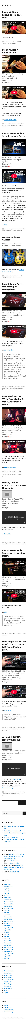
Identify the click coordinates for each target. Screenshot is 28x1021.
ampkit (13, 793)
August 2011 (7, 930)
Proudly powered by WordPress (16, 1018)
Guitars (4, 43)
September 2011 (8, 928)
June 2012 (6, 910)
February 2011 (8, 943)
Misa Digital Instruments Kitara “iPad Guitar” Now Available (14, 867)
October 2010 (8, 951)
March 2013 (7, 897)
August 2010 (7, 956)
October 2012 (8, 906)
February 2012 (8, 917)
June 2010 (7, 958)
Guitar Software (9, 979)
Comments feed (9, 1009)
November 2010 (8, 949)
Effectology (7, 710)
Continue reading (7, 788)
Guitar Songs (8, 984)
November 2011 (8, 923)
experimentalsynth (10, 119)
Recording (5, 389)
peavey (17, 793)
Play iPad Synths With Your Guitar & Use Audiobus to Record (12, 400)
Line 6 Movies (8, 350)
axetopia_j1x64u (9, 41)
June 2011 (6, 934)
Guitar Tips (7, 986)
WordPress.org (8, 1012)
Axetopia (6, 5)
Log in (6, 1005)
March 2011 (7, 941)
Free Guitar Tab (14, 871)
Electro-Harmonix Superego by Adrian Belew (13, 553)
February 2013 (8, 899)
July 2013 (6, 889)
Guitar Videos (5, 388)
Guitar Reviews (21, 386)
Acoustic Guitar (14, 863)
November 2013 (8, 886)
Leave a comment (11, 43)
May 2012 (6, 912)
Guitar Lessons (8, 971)
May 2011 (6, 936)
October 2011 (7, 925)
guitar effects (16, 729)
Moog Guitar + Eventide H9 (10, 51)
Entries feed (7, 1007)
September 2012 (8, 908)
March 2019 (7, 884)
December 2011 (8, 921)
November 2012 (8, 904)
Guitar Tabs (15, 861)
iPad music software (17, 472)
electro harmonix (10, 543)
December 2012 (8, 902)
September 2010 (9, 954)
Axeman (7, 123)
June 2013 (6, 891)
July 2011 (6, 932)
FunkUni (7, 534)
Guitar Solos (7, 981)
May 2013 (6, 893)
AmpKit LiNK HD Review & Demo (11, 738)
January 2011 (7, 945)
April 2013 (7, 895)
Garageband (17, 388)
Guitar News (7, 973)
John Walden (16, 779)
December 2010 (8, 947)
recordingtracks (12, 474)
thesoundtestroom (10, 467)
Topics (6, 992)
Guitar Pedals (20, 229)
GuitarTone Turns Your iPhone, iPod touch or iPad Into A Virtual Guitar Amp (14, 856)
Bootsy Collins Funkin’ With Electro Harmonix (14, 485)
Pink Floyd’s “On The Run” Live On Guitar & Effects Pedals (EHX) (14, 645)
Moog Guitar (14, 125)
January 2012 (8, 919)
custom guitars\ (6, 277)
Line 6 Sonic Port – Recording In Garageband (12, 287)
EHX (5, 225)
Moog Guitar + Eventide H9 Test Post (12, 15)
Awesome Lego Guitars (11, 837)
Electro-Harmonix (6, 230)
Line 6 (22, 388)
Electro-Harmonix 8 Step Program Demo (13, 134)
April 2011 (7, 938)
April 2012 (7, 915)
